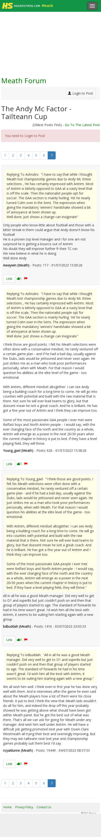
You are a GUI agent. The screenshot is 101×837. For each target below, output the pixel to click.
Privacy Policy (24, 807)
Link (9, 278)
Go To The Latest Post (82, 125)
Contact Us (44, 807)
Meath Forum (23, 80)
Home (8, 807)
